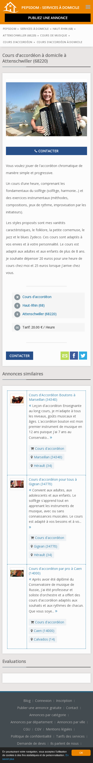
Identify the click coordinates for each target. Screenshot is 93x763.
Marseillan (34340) (48, 457)
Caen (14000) (44, 630)
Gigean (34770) (45, 546)
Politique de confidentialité (31, 736)
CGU (26, 729)
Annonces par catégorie (47, 715)
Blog (27, 700)
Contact (72, 707)
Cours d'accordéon (49, 448)
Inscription (64, 700)
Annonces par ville (71, 722)
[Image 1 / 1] (46, 109)
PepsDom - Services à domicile (50, 7)
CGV (38, 729)
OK (81, 752)
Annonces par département (31, 722)
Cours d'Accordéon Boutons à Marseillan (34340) (52, 397)
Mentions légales (59, 729)
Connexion (43, 700)
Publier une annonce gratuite (39, 707)
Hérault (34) (43, 465)
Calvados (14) (44, 639)
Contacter (47, 151)
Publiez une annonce (47, 17)
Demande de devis (31, 743)
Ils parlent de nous (64, 743)
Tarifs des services (70, 736)
